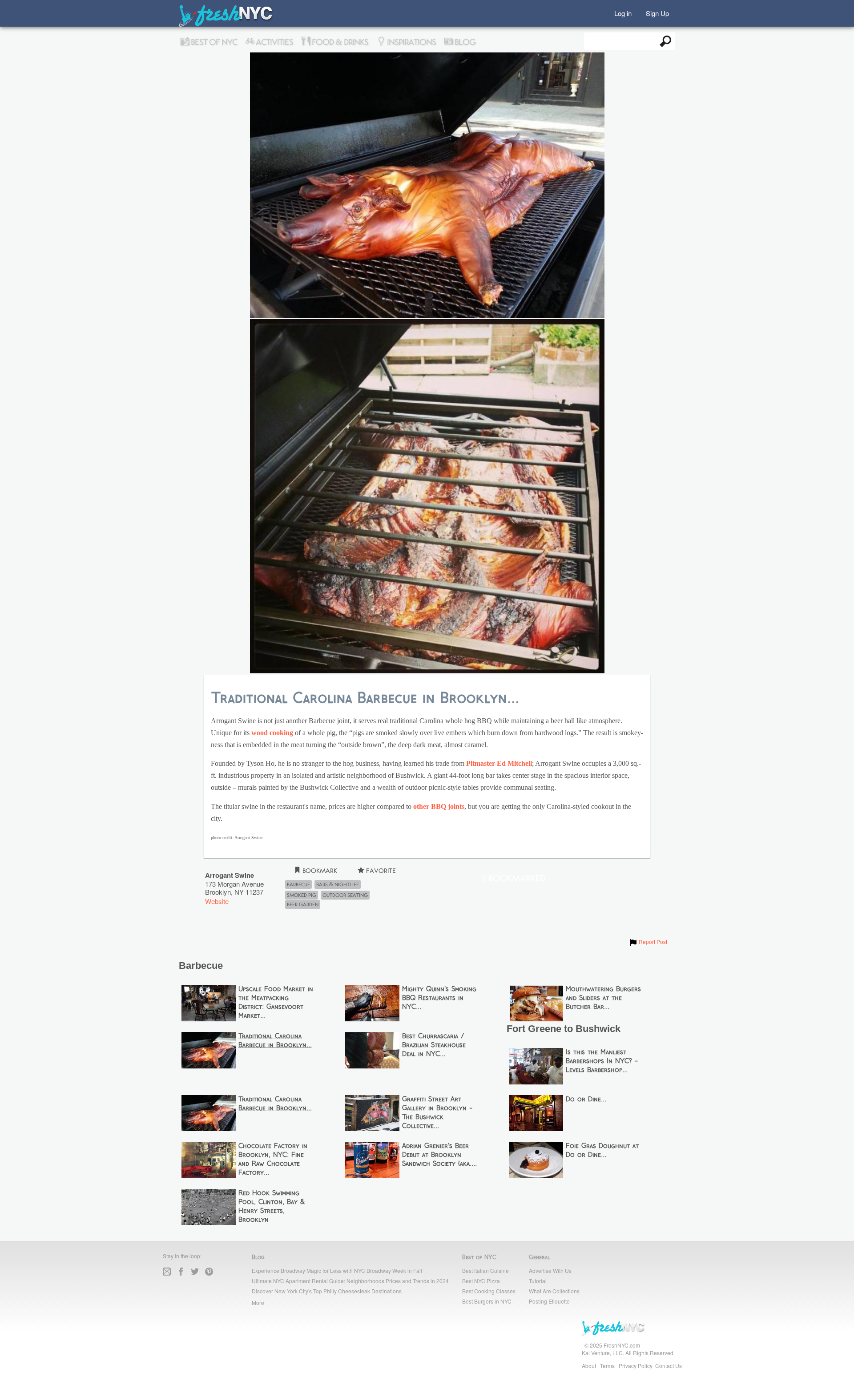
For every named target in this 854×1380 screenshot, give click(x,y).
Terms (607, 1365)
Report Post (647, 941)
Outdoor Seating (345, 895)
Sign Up (657, 12)
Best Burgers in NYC (487, 1301)
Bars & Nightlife (337, 884)
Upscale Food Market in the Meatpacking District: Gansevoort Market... (275, 1002)
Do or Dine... (586, 1099)
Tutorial (538, 1280)
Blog (464, 42)
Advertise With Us (550, 1270)
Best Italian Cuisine (485, 1270)
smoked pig (301, 895)
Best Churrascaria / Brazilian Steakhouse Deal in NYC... (434, 1045)
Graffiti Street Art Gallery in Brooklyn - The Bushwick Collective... (437, 1112)
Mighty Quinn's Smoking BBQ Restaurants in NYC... (439, 998)
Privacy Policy (636, 1365)
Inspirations (410, 42)
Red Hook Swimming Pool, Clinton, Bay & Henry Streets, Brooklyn (271, 1206)
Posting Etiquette (549, 1301)
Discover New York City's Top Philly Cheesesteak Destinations (327, 1291)
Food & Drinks (339, 42)
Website (217, 901)
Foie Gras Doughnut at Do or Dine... (602, 1150)
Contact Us (668, 1365)
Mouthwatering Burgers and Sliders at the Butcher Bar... (603, 998)
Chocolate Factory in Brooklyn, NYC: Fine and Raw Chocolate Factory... (272, 1159)
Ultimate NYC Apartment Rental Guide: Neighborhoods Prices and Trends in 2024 (350, 1280)
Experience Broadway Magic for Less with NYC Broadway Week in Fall (337, 1270)
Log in (623, 12)
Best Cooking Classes (489, 1291)
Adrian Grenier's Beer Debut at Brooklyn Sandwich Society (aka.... (439, 1155)
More (258, 1302)
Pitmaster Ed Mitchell (499, 764)
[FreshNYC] (226, 24)
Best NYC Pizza (481, 1280)
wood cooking (272, 733)
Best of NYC (213, 42)
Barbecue (298, 884)
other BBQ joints (438, 807)
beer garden (302, 904)
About (589, 1365)
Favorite (380, 871)
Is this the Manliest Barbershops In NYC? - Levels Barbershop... (602, 1061)
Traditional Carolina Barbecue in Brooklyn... (275, 1040)
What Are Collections (554, 1291)
